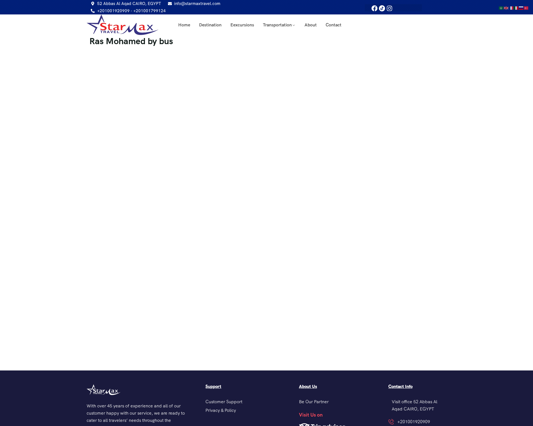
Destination (210, 25)
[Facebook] (374, 8)
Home (184, 25)
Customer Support (223, 402)
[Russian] (521, 8)
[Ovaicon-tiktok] (382, 8)
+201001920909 (413, 422)
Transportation (277, 25)
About (311, 25)
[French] (511, 8)
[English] (506, 8)
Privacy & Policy (220, 410)
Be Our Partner (314, 402)
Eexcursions (242, 25)
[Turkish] (526, 8)
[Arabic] (501, 8)
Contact (333, 25)
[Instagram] (389, 8)
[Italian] (516, 8)
